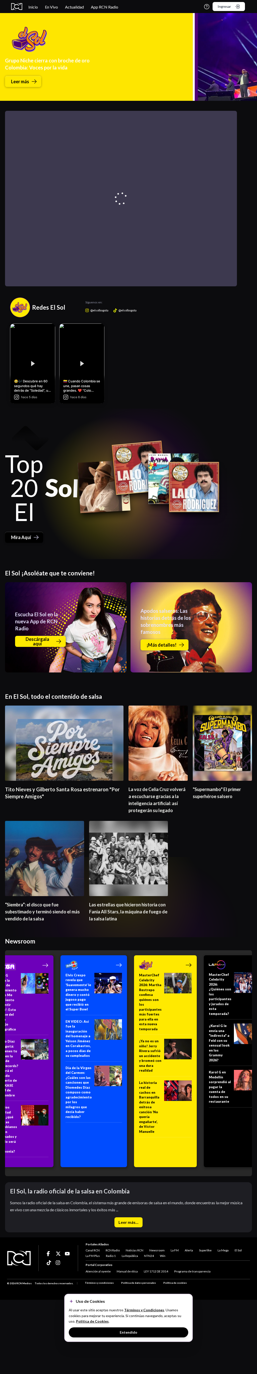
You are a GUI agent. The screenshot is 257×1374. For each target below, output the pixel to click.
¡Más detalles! (161, 645)
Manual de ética (127, 1271)
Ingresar (224, 6)
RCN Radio (113, 1250)
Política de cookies (175, 1282)
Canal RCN (93, 1250)
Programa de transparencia (192, 1271)
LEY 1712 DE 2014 (156, 1271)
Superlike (205, 1250)
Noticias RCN (134, 1250)
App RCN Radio (104, 7)
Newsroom (157, 1250)
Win (162, 1256)
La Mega (223, 1250)
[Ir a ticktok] (49, 1253)
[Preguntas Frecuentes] (207, 7)
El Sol (238, 1250)
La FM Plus (93, 1256)
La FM (175, 1250)
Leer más (20, 81)
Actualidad (74, 7)
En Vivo (51, 7)
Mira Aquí (21, 537)
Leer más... (128, 1222)
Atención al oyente (98, 1271)
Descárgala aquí (37, 641)
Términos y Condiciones (144, 1310)
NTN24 (149, 1256)
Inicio (33, 7)
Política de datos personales (138, 1282)
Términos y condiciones (99, 1282)
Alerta (189, 1250)
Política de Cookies (92, 1321)
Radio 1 (111, 1256)
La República (130, 1256)
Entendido (128, 1332)
